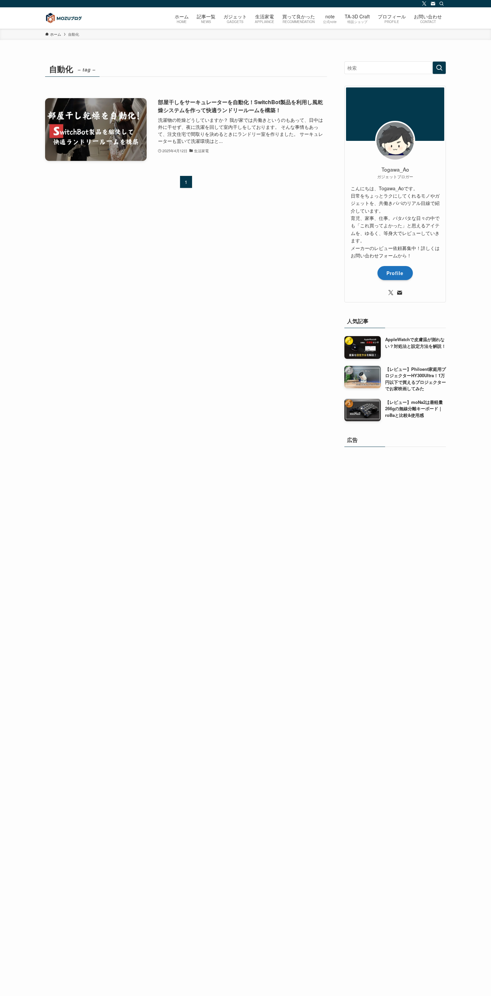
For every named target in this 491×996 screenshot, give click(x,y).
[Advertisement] (395, 703)
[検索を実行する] (439, 67)
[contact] (433, 3)
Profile (394, 273)
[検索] (441, 3)
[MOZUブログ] (63, 18)
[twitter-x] (424, 3)
